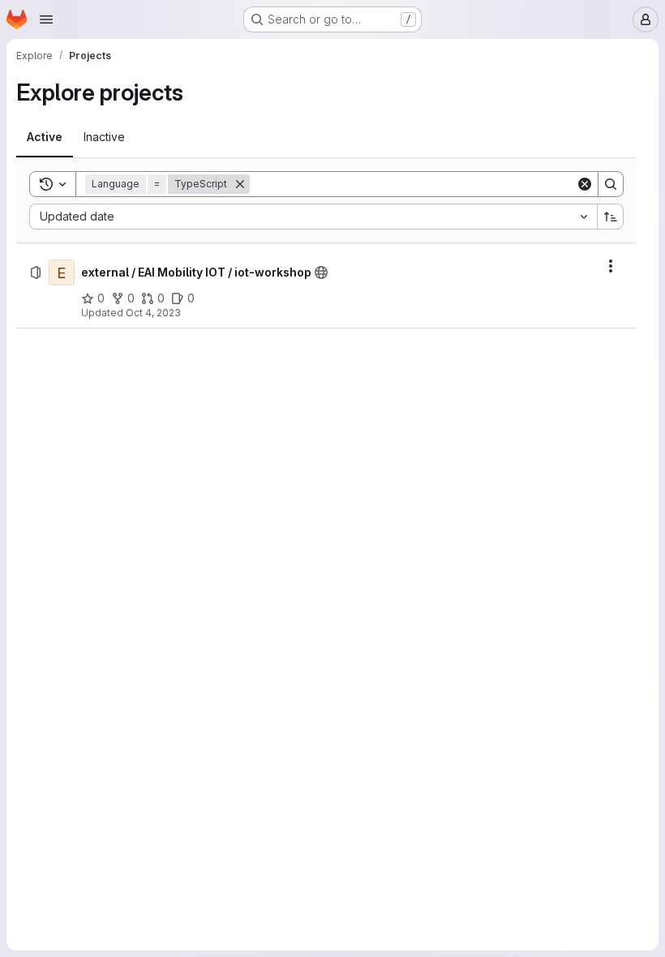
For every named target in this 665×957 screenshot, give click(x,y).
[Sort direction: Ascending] (611, 217)
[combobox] (313, 217)
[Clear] (584, 184)
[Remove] (240, 184)
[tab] (44, 137)
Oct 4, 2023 (153, 313)
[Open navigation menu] (46, 19)
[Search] (611, 184)
